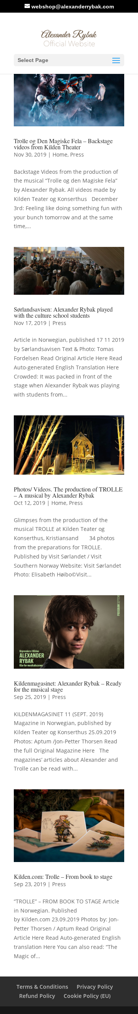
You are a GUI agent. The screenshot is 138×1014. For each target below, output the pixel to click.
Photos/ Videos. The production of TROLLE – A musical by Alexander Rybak (68, 492)
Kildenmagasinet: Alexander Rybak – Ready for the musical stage (68, 686)
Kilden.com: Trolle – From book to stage (63, 876)
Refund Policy (37, 995)
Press (77, 154)
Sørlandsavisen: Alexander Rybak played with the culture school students (63, 312)
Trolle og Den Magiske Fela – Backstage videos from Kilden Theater (63, 144)
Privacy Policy (95, 986)
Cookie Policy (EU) (87, 995)
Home (60, 154)
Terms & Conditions (42, 986)
